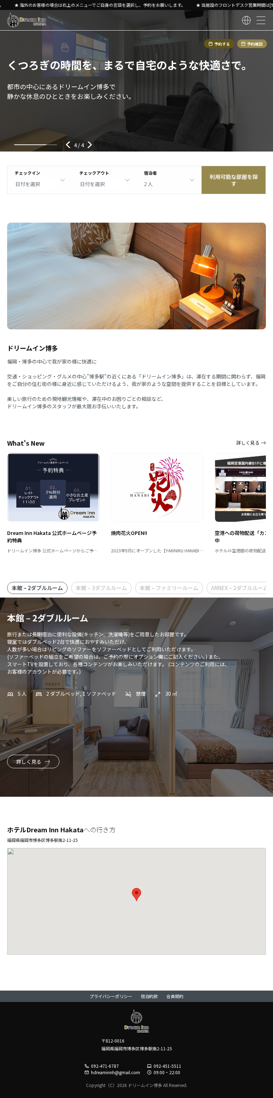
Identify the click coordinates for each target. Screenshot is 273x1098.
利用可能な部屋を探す (234, 180)
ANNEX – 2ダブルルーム (239, 588)
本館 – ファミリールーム (169, 588)
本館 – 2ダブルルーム (37, 588)
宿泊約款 (149, 996)
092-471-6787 (105, 1066)
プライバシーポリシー (111, 996)
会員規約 (174, 996)
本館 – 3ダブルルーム (101, 588)
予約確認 (255, 44)
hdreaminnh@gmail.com (115, 1072)
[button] (136, 894)
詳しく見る (247, 442)
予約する (222, 44)
